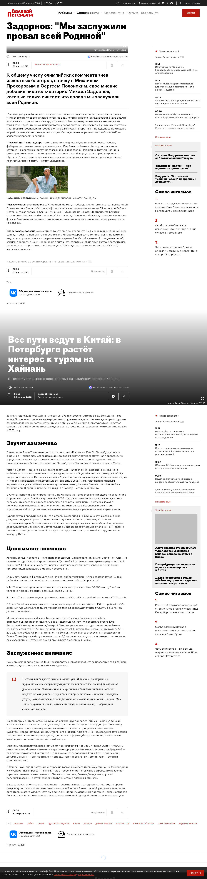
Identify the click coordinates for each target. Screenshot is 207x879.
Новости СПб (122, 823)
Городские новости (166, 823)
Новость (18, 823)
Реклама (132, 13)
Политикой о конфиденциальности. (74, 874)
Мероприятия (114, 13)
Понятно (195, 872)
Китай (76, 823)
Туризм (41, 823)
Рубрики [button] (65, 13)
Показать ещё (163, 137)
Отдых (30, 823)
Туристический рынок (58, 823)
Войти (191, 12)
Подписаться (128, 3)
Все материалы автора (47, 64)
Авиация (88, 823)
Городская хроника (188, 823)
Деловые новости (103, 823)
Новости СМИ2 (16, 303)
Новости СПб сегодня (143, 823)
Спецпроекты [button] (88, 13)
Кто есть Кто (149, 13)
